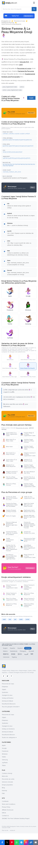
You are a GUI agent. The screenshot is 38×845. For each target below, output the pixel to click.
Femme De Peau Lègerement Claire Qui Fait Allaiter (10, 505)
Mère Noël (8, 446)
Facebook (5, 751)
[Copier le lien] (30, 842)
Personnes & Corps (8, 684)
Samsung (5, 760)
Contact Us (5, 815)
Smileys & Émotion (7, 698)
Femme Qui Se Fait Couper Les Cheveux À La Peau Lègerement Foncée (10, 548)
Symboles (5, 692)
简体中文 (6, 654)
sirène (22, 87)
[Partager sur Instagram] (26, 842)
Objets (4, 689)
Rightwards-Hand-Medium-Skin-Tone (27, 510)
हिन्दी (32, 654)
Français (27, 648)
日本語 (13, 654)
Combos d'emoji (7, 773)
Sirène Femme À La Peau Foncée (27, 599)
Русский (31, 651)
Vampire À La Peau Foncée (26, 460)
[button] (19, 133)
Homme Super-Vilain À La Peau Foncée (27, 441)
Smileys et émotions (8, 729)
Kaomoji (4, 790)
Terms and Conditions (8, 804)
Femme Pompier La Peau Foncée (9, 510)
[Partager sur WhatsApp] (16, 842)
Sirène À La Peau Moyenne (10, 604)
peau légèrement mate (10, 87)
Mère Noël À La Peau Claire (9, 440)
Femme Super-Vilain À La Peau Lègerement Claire (27, 485)
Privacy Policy (6, 807)
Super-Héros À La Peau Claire (10, 460)
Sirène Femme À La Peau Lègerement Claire (10, 586)
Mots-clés (5, 776)
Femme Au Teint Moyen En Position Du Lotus (10, 498)
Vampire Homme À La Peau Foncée (10, 472)
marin (21, 619)
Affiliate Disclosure (7, 810)
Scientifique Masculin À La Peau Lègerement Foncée (27, 547)
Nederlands (13, 651)
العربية (26, 654)
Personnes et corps (19, 21)
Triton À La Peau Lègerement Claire (10, 599)
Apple (4, 745)
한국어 (20, 654)
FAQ (3, 793)
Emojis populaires (7, 785)
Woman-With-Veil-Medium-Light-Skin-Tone (27, 517)
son (15, 619)
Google (4, 748)
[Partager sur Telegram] (21, 842)
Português (23, 651)
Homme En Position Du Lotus (27, 532)
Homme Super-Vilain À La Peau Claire (27, 447)
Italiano (5, 651)
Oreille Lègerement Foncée (8, 540)
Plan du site (5, 830)
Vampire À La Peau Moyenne (9, 465)
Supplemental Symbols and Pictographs (15, 178)
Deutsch (20, 648)
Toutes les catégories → (9, 737)
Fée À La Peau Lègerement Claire (10, 477)
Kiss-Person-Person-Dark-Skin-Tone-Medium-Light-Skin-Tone (10, 557)
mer (10, 619)
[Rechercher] (34, 9)
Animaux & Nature (7, 701)
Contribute (5, 801)
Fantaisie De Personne (7, 22)
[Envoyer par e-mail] (35, 842)
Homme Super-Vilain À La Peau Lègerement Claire (27, 466)
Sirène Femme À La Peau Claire (9, 593)
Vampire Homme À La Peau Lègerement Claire (27, 454)
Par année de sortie (8, 779)
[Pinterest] (11, 676)
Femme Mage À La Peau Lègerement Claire (27, 434)
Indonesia (6, 657)
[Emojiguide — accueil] (4, 666)
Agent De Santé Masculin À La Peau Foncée (27, 505)
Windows (5, 754)
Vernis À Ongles (9, 516)
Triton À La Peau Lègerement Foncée (27, 605)
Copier (31, 98)
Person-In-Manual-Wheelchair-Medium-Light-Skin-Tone (10, 524)
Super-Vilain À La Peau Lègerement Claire (10, 434)
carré (4, 619)
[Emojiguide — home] (9, 3)
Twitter (4, 757)
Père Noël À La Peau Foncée (9, 453)
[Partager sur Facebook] (2, 842)
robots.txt (12, 830)
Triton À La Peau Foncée (9, 484)
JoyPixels (5, 762)
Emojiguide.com (6, 21)
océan (27, 619)
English (5, 648)
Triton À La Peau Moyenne (27, 593)
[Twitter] (7, 676)
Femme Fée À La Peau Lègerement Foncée (27, 478)
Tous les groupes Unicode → (10, 707)
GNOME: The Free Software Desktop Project (15, 818)
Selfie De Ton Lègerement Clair (27, 497)
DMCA (4, 813)
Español (12, 648)
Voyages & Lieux (7, 695)
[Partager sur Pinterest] (11, 842)
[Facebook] (3, 676)
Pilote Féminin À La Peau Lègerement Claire (27, 556)
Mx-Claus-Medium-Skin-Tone (27, 472)
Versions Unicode (7, 782)
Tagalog (14, 657)
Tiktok (4, 765)
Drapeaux (5, 686)
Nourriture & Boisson (8, 734)
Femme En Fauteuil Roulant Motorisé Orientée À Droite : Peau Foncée (27, 525)
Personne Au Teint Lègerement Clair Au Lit (27, 540)
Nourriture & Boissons (8, 704)
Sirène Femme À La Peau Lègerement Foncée (27, 587)
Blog (3, 788)
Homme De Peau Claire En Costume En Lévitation (10, 533)
